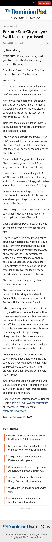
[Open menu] (3, 3)
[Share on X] (47, 43)
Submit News (35, 18)
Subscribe (44, 3)
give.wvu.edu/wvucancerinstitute (29, 402)
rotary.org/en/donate (14, 410)
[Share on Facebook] (42, 43)
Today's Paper (18, 18)
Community (9, 26)
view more (25, 508)
